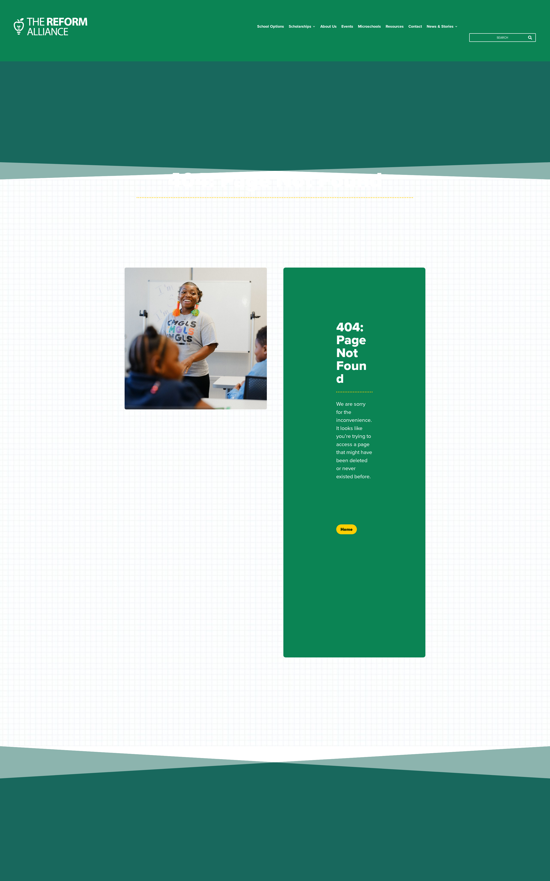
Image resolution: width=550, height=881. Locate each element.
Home (347, 529)
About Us (328, 26)
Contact (415, 26)
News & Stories (440, 26)
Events (347, 26)
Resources (395, 26)
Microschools (369, 26)
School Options (270, 26)
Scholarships (300, 26)
